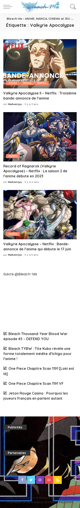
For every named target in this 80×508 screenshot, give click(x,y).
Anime (13, 83)
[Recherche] (72, 6)
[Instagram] (40, 480)
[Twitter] (31, 480)
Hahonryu (15, 104)
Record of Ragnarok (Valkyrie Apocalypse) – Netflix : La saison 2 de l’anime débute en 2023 (35, 171)
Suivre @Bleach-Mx (20, 274)
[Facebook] (22, 480)
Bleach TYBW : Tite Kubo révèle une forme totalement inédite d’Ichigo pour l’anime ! (37, 353)
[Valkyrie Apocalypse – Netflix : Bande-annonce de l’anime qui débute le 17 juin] (40, 214)
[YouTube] (49, 480)
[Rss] (58, 480)
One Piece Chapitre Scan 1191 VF (36, 383)
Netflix (41, 83)
